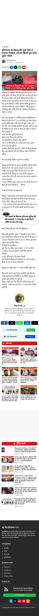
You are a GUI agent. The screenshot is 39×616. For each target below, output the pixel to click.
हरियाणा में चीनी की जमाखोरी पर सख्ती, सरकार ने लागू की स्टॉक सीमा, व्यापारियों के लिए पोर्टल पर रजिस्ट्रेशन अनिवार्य (10, 380)
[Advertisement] (19, 20)
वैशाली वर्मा (11, 60)
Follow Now (30, 336)
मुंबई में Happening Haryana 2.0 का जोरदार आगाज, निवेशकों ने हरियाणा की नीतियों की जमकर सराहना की (10, 361)
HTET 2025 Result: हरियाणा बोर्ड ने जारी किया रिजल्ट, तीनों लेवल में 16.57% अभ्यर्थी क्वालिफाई (28, 380)
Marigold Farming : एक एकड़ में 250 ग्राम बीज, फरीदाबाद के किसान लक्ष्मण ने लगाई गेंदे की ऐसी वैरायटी (25, 450)
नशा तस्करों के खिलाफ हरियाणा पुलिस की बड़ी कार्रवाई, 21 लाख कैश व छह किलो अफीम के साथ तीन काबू (20, 219)
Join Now (30, 330)
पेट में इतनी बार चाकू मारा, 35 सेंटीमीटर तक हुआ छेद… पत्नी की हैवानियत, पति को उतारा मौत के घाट (25, 468)
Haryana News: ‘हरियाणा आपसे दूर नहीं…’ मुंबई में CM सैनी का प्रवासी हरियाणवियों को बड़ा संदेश (28, 360)
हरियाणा (6, 47)
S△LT (35, 607)
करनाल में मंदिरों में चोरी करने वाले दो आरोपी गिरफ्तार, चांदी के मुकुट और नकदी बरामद (28, 397)
